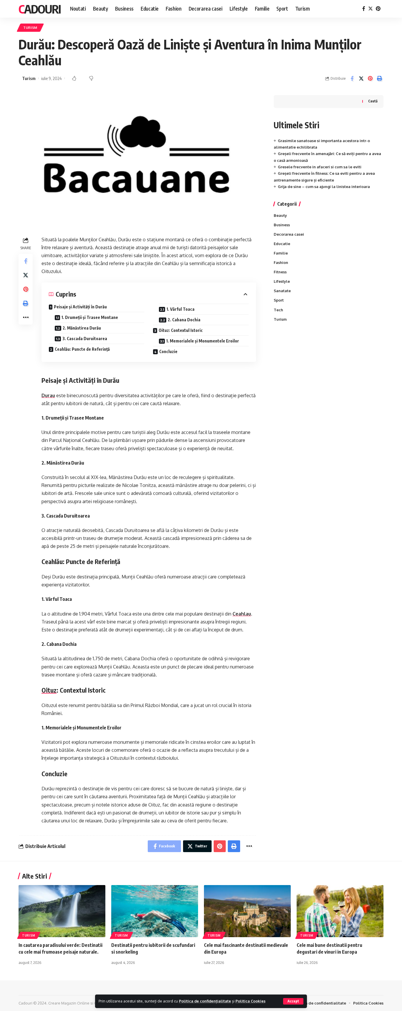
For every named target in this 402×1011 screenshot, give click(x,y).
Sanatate (282, 290)
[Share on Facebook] (352, 78)
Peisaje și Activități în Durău (80, 306)
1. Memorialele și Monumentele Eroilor (202, 340)
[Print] (379, 78)
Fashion (281, 262)
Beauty (280, 215)
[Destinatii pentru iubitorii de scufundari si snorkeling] (154, 911)
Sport (279, 300)
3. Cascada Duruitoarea (84, 338)
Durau (48, 395)
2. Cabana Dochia (184, 319)
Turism (30, 27)
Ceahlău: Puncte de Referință (82, 349)
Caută (373, 101)
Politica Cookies (250, 1001)
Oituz (49, 690)
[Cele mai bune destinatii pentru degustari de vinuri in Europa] (340, 911)
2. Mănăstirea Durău (82, 327)
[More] (26, 317)
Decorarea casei (289, 234)
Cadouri (40, 9)
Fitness (280, 272)
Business (282, 224)
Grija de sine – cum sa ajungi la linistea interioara (324, 186)
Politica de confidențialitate (205, 1001)
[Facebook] (364, 9)
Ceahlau (241, 614)
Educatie (282, 243)
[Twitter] (370, 9)
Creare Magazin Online (68, 1003)
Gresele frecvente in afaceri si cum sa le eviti (319, 166)
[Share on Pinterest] (370, 78)
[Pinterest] (378, 9)
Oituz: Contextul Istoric (181, 330)
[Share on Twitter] (361, 78)
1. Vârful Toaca (181, 309)
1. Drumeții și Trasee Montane (90, 317)
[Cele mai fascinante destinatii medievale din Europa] (247, 911)
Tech (278, 309)
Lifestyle (282, 281)
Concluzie (168, 351)
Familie (281, 253)
